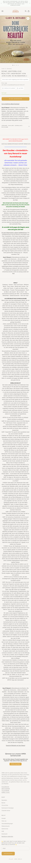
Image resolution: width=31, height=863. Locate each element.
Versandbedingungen (7, 823)
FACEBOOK (5, 786)
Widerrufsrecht (5, 826)
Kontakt (4, 818)
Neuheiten (4, 800)
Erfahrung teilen (15, 764)
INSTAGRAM (6, 788)
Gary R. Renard (7, 68)
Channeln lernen (6, 810)
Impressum (4, 834)
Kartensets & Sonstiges (8, 808)
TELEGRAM (5, 790)
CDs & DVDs (5, 805)
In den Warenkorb (15, 98)
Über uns (4, 821)
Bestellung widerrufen (7, 836)
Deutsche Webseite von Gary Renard (15, 745)
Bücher (3, 802)
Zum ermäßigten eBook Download (10, 104)
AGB (3, 831)
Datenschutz (5, 828)
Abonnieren (8, 853)
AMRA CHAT (6, 792)
